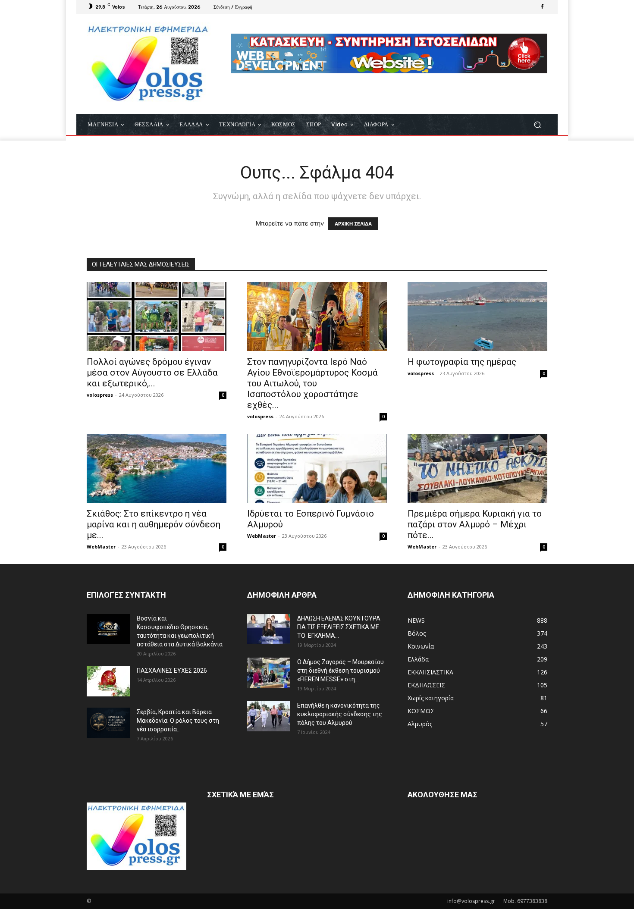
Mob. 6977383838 (525, 901)
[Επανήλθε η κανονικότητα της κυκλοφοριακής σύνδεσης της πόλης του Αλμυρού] (268, 716)
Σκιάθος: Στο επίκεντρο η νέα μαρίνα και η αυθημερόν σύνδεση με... (153, 524)
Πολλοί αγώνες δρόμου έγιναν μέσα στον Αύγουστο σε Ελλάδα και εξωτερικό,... (152, 373)
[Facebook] (542, 7)
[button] (537, 125)
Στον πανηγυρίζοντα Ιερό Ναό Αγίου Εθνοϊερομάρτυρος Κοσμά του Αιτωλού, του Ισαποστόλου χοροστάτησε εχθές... (312, 383)
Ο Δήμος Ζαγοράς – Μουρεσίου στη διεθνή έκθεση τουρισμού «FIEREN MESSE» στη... (340, 670)
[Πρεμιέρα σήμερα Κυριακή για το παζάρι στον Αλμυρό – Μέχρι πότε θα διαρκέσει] (477, 468)
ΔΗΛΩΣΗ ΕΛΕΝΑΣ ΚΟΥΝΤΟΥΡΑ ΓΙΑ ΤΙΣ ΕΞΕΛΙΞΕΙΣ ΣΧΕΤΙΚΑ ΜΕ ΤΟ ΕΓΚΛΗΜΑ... (338, 627)
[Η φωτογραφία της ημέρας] (477, 316)
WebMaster (101, 546)
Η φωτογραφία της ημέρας (462, 362)
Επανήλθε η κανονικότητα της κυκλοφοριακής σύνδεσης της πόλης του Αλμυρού (339, 714)
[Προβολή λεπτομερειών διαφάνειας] (389, 53)
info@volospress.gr (471, 901)
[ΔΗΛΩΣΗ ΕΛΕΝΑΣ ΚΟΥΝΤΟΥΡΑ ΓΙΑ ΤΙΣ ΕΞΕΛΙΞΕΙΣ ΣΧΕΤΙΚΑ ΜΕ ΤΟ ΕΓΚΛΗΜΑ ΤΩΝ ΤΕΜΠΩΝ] (268, 629)
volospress (100, 395)
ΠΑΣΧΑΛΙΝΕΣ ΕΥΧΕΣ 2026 (172, 670)
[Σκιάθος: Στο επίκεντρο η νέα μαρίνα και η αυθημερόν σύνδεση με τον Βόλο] (156, 468)
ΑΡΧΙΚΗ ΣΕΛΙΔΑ (353, 224)
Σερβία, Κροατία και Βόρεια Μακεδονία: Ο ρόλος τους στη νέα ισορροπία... (178, 720)
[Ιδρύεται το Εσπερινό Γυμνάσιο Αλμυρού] (317, 468)
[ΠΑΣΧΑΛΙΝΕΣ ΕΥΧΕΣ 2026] (108, 681)
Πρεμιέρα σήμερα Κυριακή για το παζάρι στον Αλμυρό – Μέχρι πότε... (475, 524)
